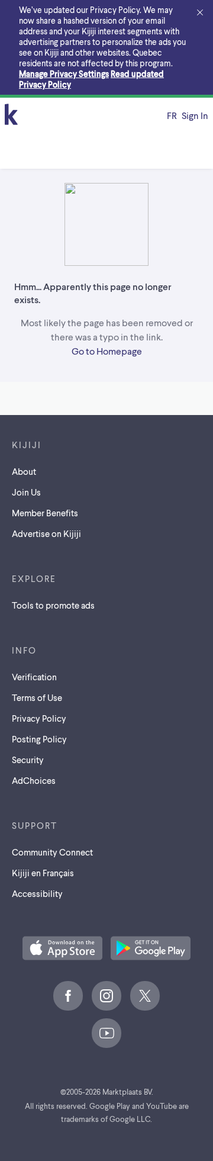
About (24, 471)
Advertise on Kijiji (46, 533)
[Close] (200, 13)
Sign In (195, 115)
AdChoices (34, 780)
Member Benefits (45, 512)
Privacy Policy (39, 718)
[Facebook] (68, 996)
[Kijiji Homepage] (11, 115)
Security (28, 759)
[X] (145, 996)
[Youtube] (106, 1033)
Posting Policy (39, 739)
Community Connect (52, 852)
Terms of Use (37, 697)
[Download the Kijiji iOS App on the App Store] (62, 949)
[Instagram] (106, 996)
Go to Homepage (107, 350)
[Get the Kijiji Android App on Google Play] (151, 949)
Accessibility (37, 893)
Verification (34, 676)
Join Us (26, 492)
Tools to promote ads (53, 605)
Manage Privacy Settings (64, 74)
